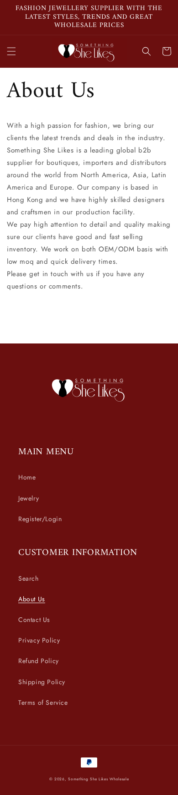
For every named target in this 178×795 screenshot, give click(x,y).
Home (27, 477)
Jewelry (28, 498)
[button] (11, 51)
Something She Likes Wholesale (98, 779)
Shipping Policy (41, 681)
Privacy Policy (39, 640)
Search (28, 578)
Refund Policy (38, 660)
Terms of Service (43, 702)
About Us (31, 599)
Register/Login (40, 518)
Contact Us (34, 619)
